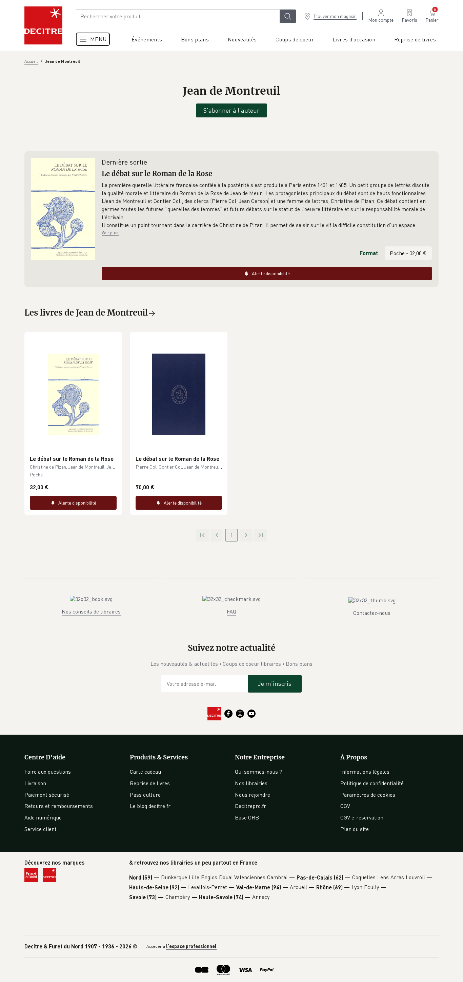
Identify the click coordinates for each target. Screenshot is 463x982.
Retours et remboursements (58, 805)
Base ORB (247, 817)
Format (369, 253)
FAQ (231, 611)
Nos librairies (251, 783)
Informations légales (364, 771)
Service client (40, 829)
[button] (267, 205)
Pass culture (145, 794)
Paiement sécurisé (46, 794)
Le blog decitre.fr (150, 805)
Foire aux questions (47, 771)
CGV (345, 805)
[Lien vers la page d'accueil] (43, 25)
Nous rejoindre (252, 794)
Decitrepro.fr (250, 805)
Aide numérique (43, 817)
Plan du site (354, 829)
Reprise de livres (150, 783)
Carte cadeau (145, 771)
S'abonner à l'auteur (231, 110)
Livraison (35, 783)
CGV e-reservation (361, 817)
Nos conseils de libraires (91, 611)
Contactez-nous (371, 612)
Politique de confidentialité (372, 783)
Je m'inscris (274, 683)
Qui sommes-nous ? (258, 771)
